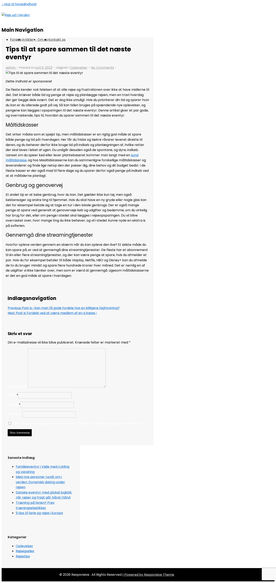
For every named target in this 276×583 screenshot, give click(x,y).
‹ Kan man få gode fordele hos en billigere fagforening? (64, 308)
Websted (15, 414)
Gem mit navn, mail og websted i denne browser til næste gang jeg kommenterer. (78, 423)
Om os (43, 39)
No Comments (102, 67)
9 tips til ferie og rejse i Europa (39, 513)
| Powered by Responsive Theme (148, 574)
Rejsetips (23, 556)
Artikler (28, 39)
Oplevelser (78, 67)
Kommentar (17, 386)
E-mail (13, 404)
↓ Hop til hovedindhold (19, 4)
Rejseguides (25, 551)
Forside (16, 39)
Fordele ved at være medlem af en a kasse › (52, 313)
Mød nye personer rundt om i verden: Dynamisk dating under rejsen (40, 482)
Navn (12, 395)
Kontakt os (56, 39)
